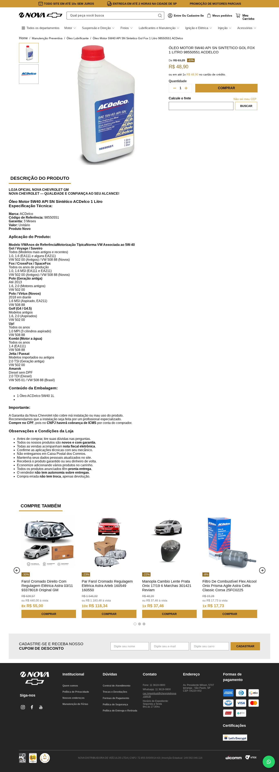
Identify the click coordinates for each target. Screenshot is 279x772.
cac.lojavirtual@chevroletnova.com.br (159, 695)
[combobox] (115, 15)
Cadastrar (245, 646)
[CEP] (201, 103)
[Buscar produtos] (160, 15)
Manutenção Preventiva (47, 38)
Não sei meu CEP (244, 99)
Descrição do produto (39, 178)
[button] (135, 624)
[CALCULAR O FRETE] (246, 106)
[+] (186, 88)
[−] (174, 88)
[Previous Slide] (16, 570)
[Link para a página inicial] (23, 38)
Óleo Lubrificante (78, 38)
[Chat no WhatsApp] (269, 762)
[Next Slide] (262, 570)
